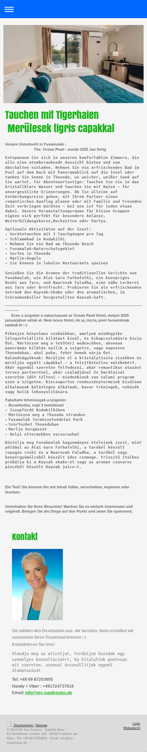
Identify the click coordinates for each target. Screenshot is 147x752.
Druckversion (23, 725)
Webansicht (131, 728)
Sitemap (41, 725)
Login (136, 723)
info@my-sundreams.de (48, 692)
